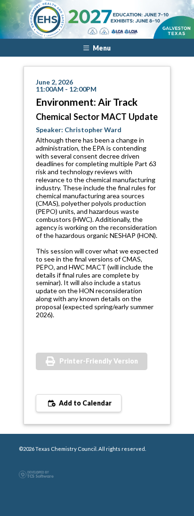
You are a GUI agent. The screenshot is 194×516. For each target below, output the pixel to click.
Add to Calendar (84, 403)
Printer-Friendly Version (98, 361)
